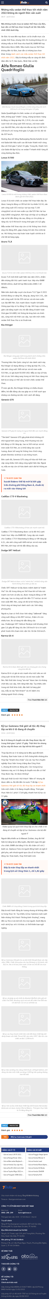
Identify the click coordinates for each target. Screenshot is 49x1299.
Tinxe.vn (10, 1187)
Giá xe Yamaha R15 (35, 1175)
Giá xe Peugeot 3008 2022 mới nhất (14, 1175)
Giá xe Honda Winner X (36, 1158)
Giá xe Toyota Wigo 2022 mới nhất (14, 1171)
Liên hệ (4, 1279)
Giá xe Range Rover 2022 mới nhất (14, 1158)
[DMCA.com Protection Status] (10, 710)
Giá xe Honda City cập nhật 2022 (14, 1165)
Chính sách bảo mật (9, 1282)
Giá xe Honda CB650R (36, 1171)
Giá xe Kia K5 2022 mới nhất (14, 1168)
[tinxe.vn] (24, 2)
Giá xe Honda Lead (35, 1161)
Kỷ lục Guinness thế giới (22, 1137)
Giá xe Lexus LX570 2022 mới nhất (14, 1154)
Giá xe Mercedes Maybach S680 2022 (14, 1161)
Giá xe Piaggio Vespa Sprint (38, 1154)
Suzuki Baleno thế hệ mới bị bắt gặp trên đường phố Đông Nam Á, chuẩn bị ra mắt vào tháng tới (24, 485)
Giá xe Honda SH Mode (36, 1168)
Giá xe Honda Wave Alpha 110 (38, 1165)
